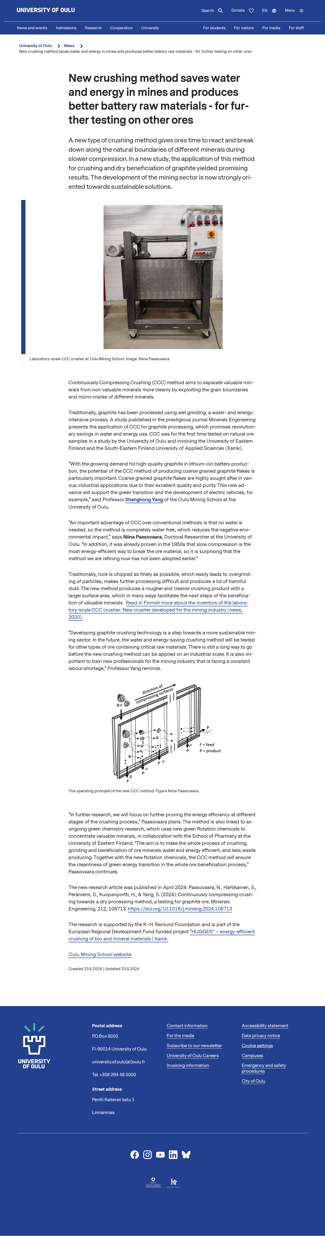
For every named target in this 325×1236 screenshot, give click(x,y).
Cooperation (121, 28)
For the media (180, 1036)
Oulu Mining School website (100, 954)
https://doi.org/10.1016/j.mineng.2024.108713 (180, 908)
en (271, 14)
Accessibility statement (265, 1026)
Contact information (187, 1026)
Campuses (252, 1056)
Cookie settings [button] (257, 1046)
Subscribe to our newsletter (194, 1046)
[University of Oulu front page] (57, 11)
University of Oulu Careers (193, 1056)
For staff (296, 28)
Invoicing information (188, 1065)
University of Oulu (35, 46)
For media (271, 28)
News (69, 46)
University (150, 28)
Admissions (66, 28)
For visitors (244, 28)
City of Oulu (253, 1081)
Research (93, 28)
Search (208, 10)
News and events (32, 28)
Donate (238, 10)
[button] (294, 10)
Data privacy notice (261, 1036)
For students (214, 28)
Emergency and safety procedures (264, 1068)
